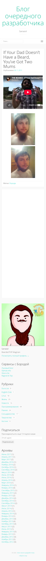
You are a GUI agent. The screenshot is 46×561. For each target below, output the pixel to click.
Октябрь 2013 (8, 524)
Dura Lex (5, 388)
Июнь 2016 (6, 477)
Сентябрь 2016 (8, 469)
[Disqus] (23, 215)
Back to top (23, 556)
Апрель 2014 (7, 511)
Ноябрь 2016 (7, 464)
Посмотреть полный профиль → (15, 355)
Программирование (10, 406)
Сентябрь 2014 (8, 503)
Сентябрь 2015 (8, 490)
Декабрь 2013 (7, 518)
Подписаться (7, 442)
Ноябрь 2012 (7, 539)
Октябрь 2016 (8, 467)
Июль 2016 (6, 475)
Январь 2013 (7, 534)
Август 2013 (7, 526)
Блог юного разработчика (25, 553)
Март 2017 (6, 459)
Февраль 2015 (8, 493)
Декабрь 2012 (7, 537)
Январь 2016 (7, 487)
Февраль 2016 (8, 485)
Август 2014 (7, 506)
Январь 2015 (7, 495)
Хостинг (5, 421)
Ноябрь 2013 (7, 521)
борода (13, 183)
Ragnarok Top (7, 375)
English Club (7, 392)
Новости (5, 403)
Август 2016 (7, 472)
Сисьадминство (8, 414)
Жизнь (4, 399)
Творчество (7, 417)
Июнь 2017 (6, 454)
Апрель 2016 (7, 480)
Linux (4, 395)
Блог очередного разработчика (23, 15)
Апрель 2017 (7, 457)
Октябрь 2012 (8, 542)
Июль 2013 (6, 529)
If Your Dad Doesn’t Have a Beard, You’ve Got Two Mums (21, 59)
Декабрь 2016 (7, 462)
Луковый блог (7, 368)
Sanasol (5, 348)
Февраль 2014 (8, 513)
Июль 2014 (6, 508)
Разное (5, 410)
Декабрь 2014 (7, 498)
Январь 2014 (7, 516)
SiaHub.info (6, 370)
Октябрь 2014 (8, 500)
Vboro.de (5, 373)
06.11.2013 (18, 70)
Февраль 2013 (8, 531)
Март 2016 (6, 482)
